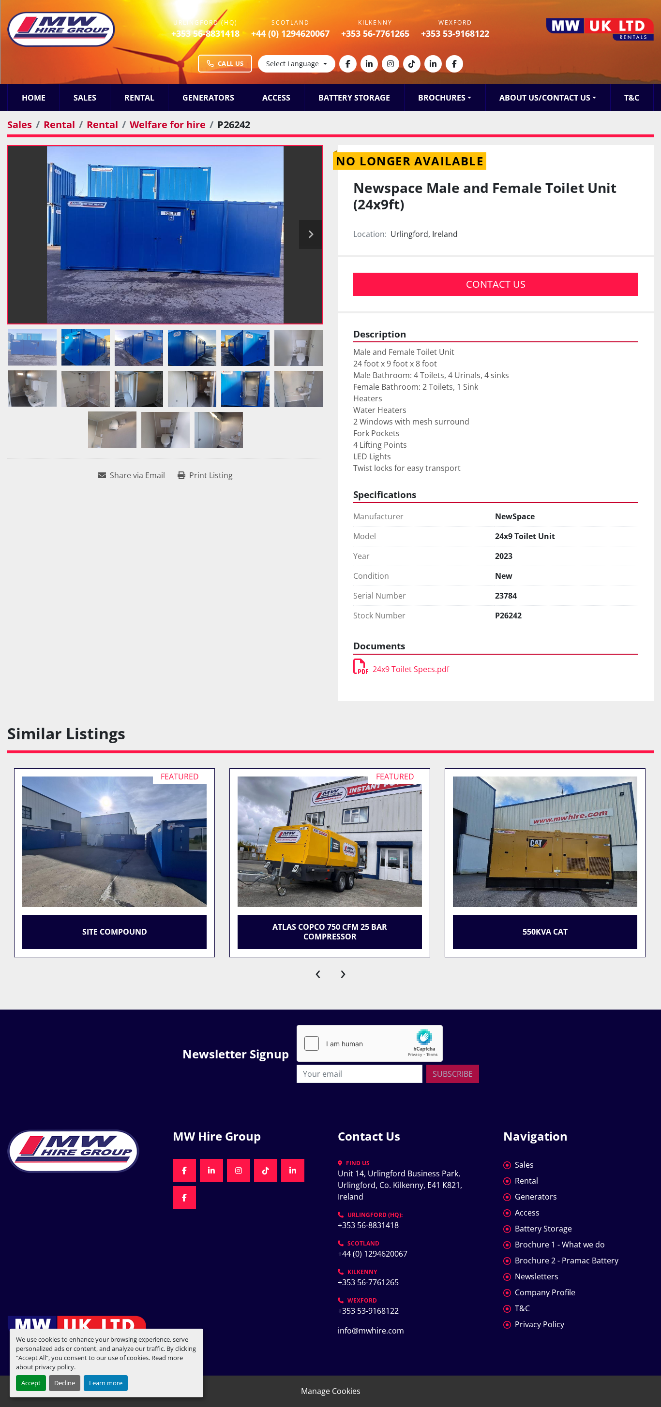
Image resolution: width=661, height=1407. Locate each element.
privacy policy (54, 1367)
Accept (31, 1382)
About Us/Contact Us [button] (544, 97)
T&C (631, 97)
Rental (139, 97)
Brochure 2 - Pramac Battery (566, 1260)
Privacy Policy (539, 1324)
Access (276, 97)
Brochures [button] (442, 97)
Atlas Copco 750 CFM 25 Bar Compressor (329, 931)
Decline (64, 1382)
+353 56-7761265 (375, 33)
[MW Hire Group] (82, 1151)
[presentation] (318, 971)
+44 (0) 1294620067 (290, 33)
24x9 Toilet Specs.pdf (411, 669)
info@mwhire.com (371, 1330)
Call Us (230, 63)
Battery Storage (354, 97)
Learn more (105, 1382)
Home (33, 97)
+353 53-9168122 (455, 33)
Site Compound (114, 931)
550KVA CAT (545, 931)
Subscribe (453, 1074)
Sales (85, 97)
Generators (208, 97)
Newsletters (536, 1276)
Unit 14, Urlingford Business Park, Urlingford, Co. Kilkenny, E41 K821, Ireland (401, 1185)
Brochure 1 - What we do (560, 1244)
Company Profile (545, 1292)
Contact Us (496, 284)
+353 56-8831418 (205, 33)
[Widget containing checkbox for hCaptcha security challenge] (370, 1043)
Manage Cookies (331, 1391)
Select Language (292, 63)
